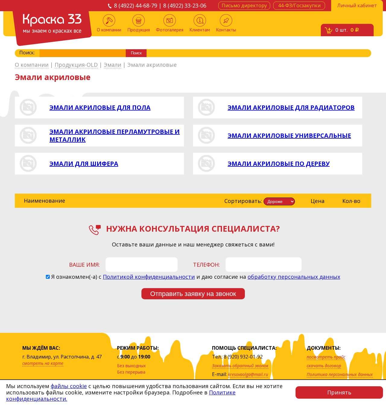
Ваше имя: (84, 264)
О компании (109, 30)
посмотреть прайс (326, 357)
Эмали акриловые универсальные (289, 136)
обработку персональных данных (294, 276)
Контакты (226, 30)
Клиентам (199, 30)
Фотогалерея (169, 30)
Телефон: (206, 264)
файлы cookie (69, 386)
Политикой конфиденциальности (149, 276)
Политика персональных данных (340, 374)
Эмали (112, 65)
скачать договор (324, 365)
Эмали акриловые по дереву (279, 164)
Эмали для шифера (83, 164)
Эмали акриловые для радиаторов (291, 107)
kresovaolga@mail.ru (248, 374)
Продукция (138, 30)
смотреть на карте (42, 363)
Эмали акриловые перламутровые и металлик (114, 135)
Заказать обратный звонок (240, 365)
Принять (339, 392)
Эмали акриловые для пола (99, 107)
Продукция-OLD (76, 65)
